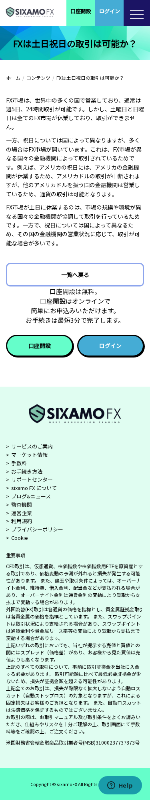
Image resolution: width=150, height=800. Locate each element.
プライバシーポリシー (37, 529)
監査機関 (21, 504)
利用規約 (21, 521)
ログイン (109, 11)
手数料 (19, 463)
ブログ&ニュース (31, 496)
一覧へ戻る (75, 275)
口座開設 (80, 11)
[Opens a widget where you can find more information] (120, 786)
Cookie (19, 537)
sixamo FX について (34, 488)
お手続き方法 (26, 471)
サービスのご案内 (32, 446)
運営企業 (21, 513)
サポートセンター (32, 479)
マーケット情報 (29, 454)
